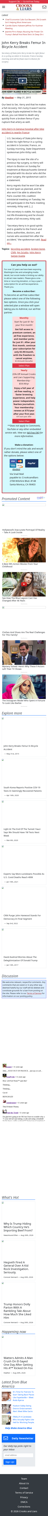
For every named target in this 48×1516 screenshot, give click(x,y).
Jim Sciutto (22, 252)
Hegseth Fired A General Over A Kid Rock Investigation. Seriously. (16, 1267)
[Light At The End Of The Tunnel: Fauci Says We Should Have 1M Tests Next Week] (24, 812)
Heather (9, 97)
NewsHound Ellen (11, 1235)
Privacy (24, 1497)
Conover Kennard (11, 1277)
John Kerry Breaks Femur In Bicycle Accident (23, 44)
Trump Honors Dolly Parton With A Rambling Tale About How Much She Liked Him (17, 1310)
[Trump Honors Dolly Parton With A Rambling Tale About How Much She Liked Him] (18, 1291)
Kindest (16, 469)
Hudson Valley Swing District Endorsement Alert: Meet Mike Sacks (23, 1408)
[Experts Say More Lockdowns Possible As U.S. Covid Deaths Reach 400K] (24, 857)
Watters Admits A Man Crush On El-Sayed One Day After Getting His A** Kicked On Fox (18, 1363)
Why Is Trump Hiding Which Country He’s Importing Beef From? (18, 1227)
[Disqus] (24, 1092)
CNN (13, 252)
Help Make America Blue (18, 1428)
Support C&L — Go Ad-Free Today (24, 1)
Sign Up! (9, 1462)
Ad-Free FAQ (33, 432)
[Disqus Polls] (24, 1030)
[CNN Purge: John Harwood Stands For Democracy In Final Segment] (24, 899)
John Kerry (35, 252)
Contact (24, 1488)
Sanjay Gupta (18, 255)
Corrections (24, 1506)
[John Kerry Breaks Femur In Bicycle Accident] (24, 729)
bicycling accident (20, 248)
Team (24, 1478)
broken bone (38, 248)
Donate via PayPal (31, 463)
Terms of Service (34, 993)
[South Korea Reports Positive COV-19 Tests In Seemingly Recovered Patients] (24, 771)
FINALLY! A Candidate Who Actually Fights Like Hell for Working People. (23, 1420)
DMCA (24, 1502)
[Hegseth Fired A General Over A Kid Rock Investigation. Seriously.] (18, 1249)
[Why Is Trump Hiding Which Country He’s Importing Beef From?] (18, 1211)
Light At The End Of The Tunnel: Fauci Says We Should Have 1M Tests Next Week (22, 832)
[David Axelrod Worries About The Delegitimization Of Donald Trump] (24, 940)
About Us (24, 1483)
